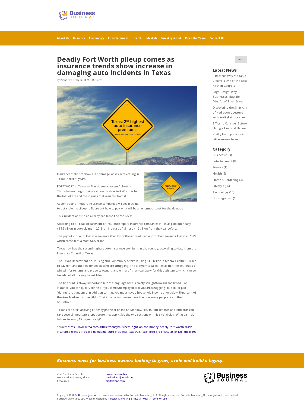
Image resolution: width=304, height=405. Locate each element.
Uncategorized (171, 38)
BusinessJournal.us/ (89, 395)
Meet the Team (195, 38)
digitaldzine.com (115, 381)
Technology (96, 38)
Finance (218, 167)
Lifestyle (151, 38)
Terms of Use (159, 398)
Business (79, 38)
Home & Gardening (226, 180)
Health (137, 38)
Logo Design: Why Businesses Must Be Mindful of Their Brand (228, 96)
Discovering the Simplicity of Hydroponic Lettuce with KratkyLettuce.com (230, 112)
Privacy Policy (140, 398)
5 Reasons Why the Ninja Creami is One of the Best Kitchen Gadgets (230, 80)
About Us (63, 38)
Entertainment (118, 38)
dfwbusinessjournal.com (120, 377)
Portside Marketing (119, 398)
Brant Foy (66, 80)
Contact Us (217, 38)
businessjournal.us (116, 374)
